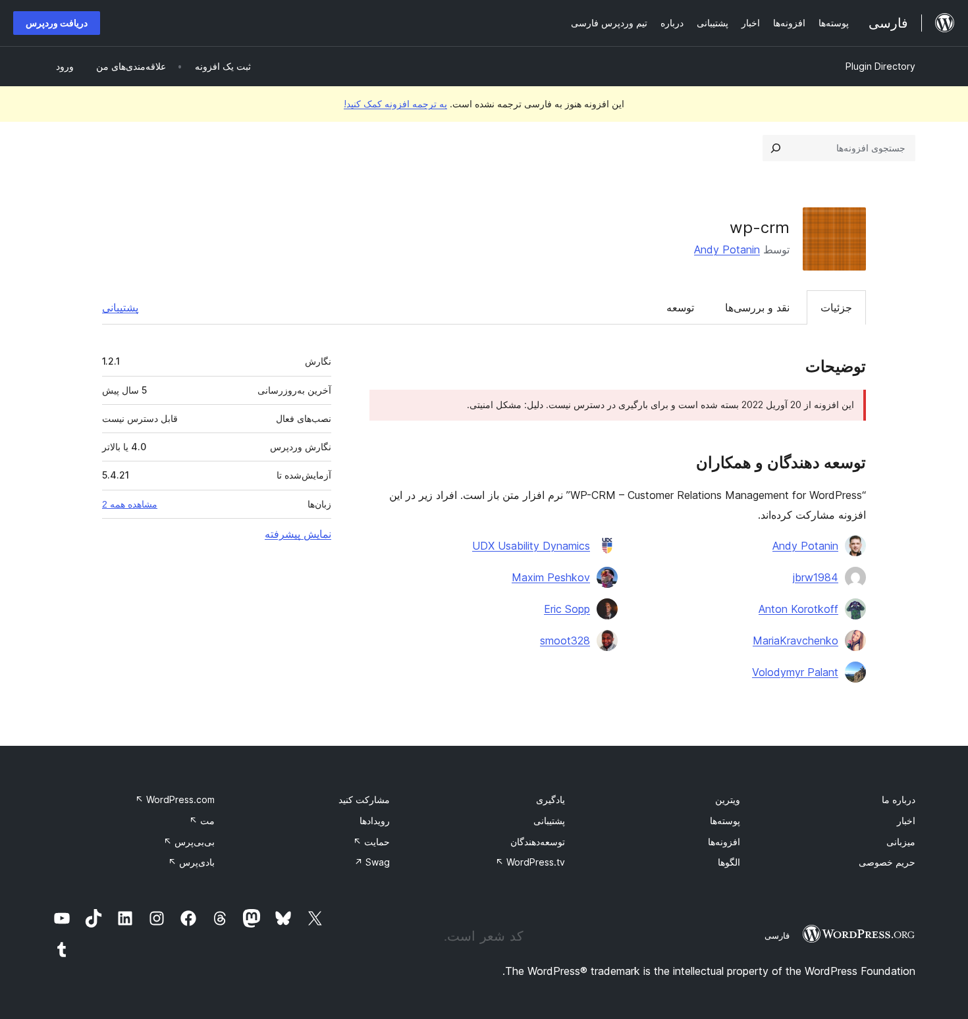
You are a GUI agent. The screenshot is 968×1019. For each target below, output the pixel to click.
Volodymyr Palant (795, 672)
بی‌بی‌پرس (189, 841)
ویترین (727, 799)
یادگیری (550, 799)
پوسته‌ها (725, 820)
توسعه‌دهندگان (537, 841)
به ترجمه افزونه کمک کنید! (395, 103)
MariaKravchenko (795, 640)
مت (202, 820)
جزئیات (836, 307)
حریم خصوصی (887, 862)
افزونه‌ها (724, 841)
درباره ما (898, 799)
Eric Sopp (567, 608)
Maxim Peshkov (551, 577)
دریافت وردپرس (57, 22)
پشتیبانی (120, 307)
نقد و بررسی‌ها (757, 307)
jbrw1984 (815, 577)
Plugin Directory (880, 66)
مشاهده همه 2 (129, 504)
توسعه (680, 307)
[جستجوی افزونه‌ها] (776, 148)
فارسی (777, 935)
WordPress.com (175, 799)
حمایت (371, 841)
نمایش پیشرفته (298, 533)
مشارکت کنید (364, 799)
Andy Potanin (727, 249)
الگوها (729, 862)
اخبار (906, 820)
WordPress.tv (530, 862)
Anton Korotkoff (798, 608)
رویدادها (375, 820)
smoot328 (565, 640)
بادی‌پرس (191, 862)
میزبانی (900, 841)
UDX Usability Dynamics (531, 545)
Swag (372, 862)
